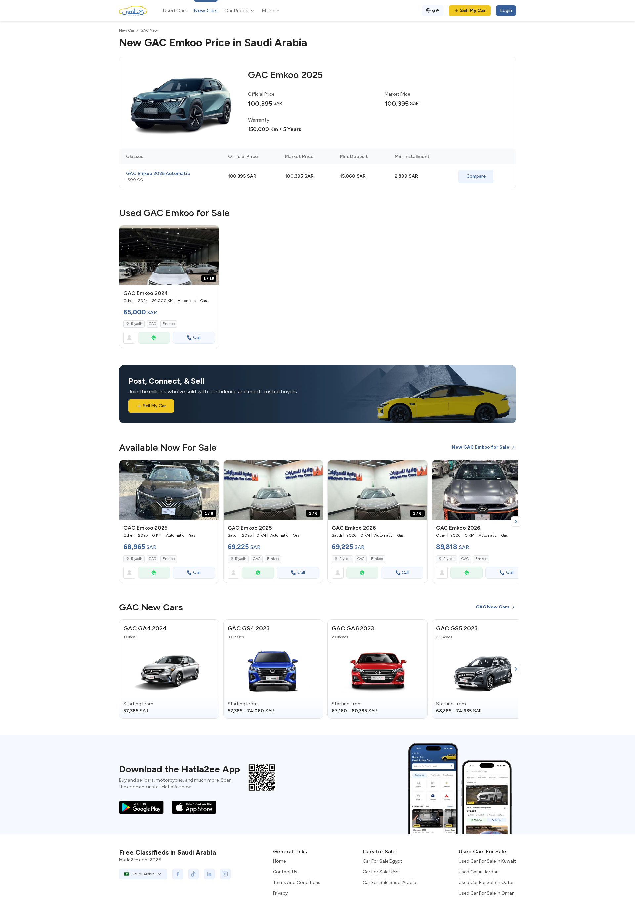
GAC (152, 324)
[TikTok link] (193, 874)
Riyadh (136, 324)
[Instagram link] (225, 874)
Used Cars (175, 10)
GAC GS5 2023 (457, 628)
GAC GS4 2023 (249, 628)
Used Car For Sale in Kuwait (487, 861)
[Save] (211, 233)
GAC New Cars (492, 607)
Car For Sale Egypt (382, 861)
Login (506, 10)
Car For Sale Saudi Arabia (389, 882)
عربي (436, 9)
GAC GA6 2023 (353, 628)
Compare (476, 176)
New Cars (206, 10)
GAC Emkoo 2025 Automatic (158, 173)
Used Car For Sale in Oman (487, 893)
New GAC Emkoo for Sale (480, 447)
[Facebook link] (177, 874)
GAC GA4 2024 (145, 628)
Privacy (280, 893)
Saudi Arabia (143, 874)
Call (197, 337)
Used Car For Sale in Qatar (486, 882)
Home (279, 861)
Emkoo (169, 324)
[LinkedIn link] (209, 874)
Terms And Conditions (296, 882)
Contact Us (285, 872)
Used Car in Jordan (479, 872)
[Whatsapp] (154, 338)
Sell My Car (473, 10)
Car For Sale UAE (380, 872)
